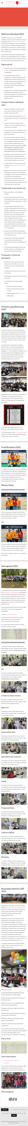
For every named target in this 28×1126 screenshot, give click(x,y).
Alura (21, 940)
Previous (5, 1109)
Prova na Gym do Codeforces (11, 1060)
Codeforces (23, 293)
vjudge (23, 116)
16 (11, 1113)
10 (23, 1109)
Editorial (6, 1063)
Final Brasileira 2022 (11, 447)
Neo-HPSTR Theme (14, 1123)
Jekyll (20, 1121)
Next (14, 1115)
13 (5, 1113)
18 (16, 1113)
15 (9, 1113)
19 (18, 1113)
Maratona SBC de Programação (11, 592)
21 (22, 1113)
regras (7, 70)
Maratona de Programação (18, 41)
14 (7, 1113)
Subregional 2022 (9, 566)
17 (13, 1113)
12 (3, 1113)
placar (19, 553)
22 (24, 1113)
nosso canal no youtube (21, 432)
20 (20, 1113)
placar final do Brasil (11, 614)
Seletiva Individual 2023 (12, 34)
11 (26, 1109)
